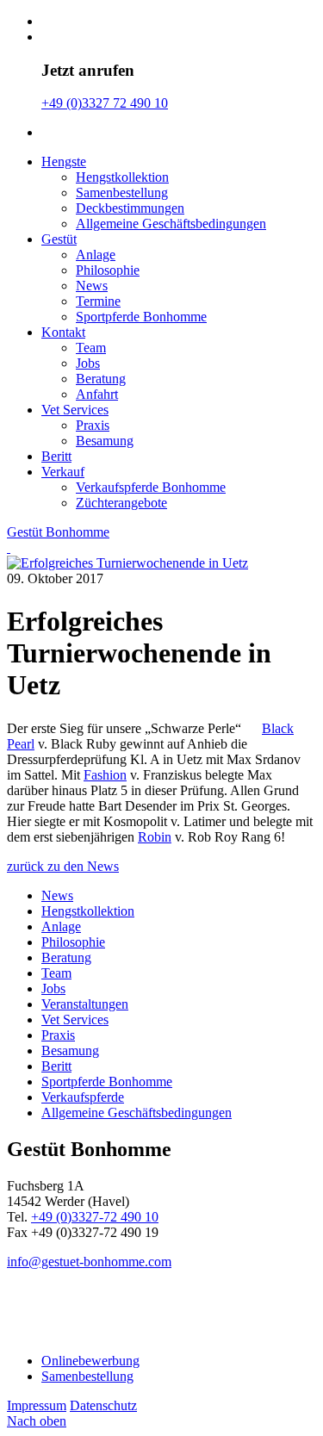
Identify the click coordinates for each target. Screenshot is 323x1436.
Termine (98, 301)
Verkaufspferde (82, 1097)
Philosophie (108, 270)
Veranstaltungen (84, 1004)
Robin (154, 837)
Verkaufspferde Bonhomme (151, 487)
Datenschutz (103, 1405)
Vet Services (75, 409)
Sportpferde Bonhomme (141, 316)
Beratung (101, 378)
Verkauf (62, 471)
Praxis (92, 425)
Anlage (95, 254)
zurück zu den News (63, 866)
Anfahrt (97, 394)
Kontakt (63, 332)
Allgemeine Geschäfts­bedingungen (171, 223)
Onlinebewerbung (90, 1360)
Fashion (105, 775)
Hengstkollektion (122, 177)
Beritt (56, 456)
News (92, 285)
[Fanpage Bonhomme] (20, 1310)
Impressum (36, 1405)
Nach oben (36, 1421)
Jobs (88, 363)
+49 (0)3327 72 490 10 (104, 103)
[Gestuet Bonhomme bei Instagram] (50, 1310)
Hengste (63, 161)
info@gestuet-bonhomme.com (89, 1261)
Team (91, 347)
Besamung (105, 440)
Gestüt (59, 239)
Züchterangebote (121, 502)
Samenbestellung (122, 192)
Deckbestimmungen (130, 208)
